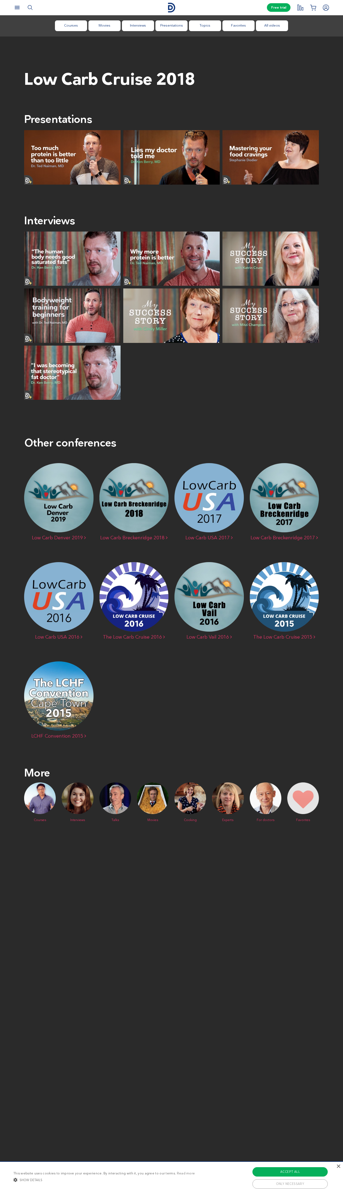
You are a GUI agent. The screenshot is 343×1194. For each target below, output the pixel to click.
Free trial (278, 7)
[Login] (325, 7)
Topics (205, 25)
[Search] (30, 7)
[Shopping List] (313, 7)
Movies (104, 25)
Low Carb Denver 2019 (58, 537)
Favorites (238, 25)
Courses (71, 25)
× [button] (338, 1166)
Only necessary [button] (290, 1184)
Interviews (138, 25)
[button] (104, 1179)
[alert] (171, 1177)
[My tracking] (300, 7)
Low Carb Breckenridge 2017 (283, 537)
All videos (272, 25)
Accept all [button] (290, 1172)
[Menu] (17, 7)
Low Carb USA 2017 (208, 537)
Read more (186, 1173)
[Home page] (171, 8)
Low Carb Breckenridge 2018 (133, 537)
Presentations (171, 25)
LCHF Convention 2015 (57, 736)
